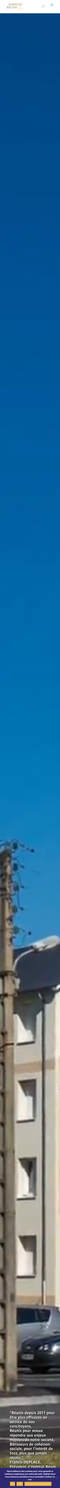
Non (20, 1484)
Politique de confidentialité (38, 1484)
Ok (12, 1484)
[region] (30, 746)
